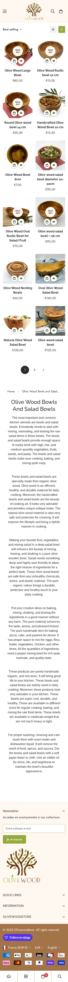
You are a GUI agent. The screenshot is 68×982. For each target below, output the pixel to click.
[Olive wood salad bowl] (50, 321)
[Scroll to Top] (61, 962)
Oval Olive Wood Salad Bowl (50, 290)
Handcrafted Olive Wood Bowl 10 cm (50, 125)
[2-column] (61, 29)
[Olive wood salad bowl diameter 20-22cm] (50, 155)
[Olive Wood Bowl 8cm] (17, 155)
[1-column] (53, 29)
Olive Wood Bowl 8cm (17, 177)
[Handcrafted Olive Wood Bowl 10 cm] (50, 103)
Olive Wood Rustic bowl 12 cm (50, 73)
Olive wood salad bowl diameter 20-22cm (50, 179)
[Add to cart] (14, 61)
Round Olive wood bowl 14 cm (17, 125)
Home (11, 391)
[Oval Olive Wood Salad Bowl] (50, 269)
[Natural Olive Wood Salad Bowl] (17, 321)
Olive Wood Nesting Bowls (17, 290)
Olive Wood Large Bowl (18, 73)
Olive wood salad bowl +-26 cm (50, 234)
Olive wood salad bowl (50, 342)
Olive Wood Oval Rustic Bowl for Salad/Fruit (18, 236)
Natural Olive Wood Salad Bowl (18, 342)
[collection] (26, 976)
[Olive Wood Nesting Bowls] (17, 269)
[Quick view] (21, 61)
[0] (60, 11)
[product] (8, 976)
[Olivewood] (34, 11)
